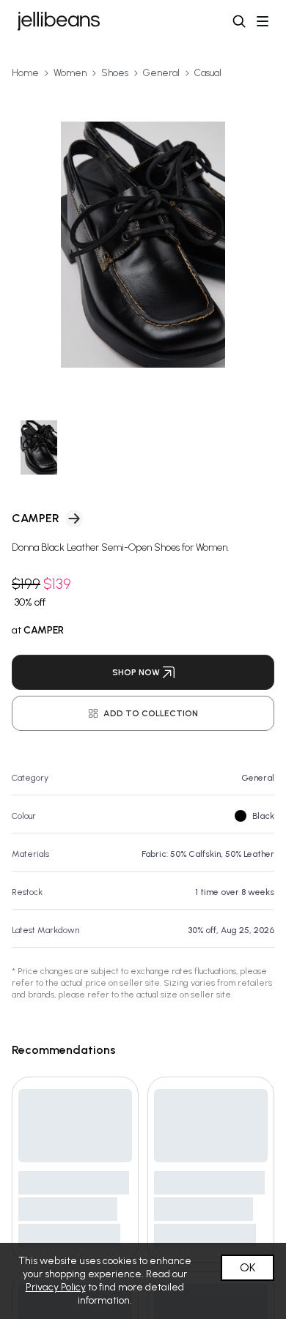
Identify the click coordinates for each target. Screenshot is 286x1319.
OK (247, 1267)
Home (25, 72)
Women (70, 72)
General (161, 72)
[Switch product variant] (39, 447)
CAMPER (35, 518)
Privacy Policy (56, 1287)
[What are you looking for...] (239, 21)
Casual (207, 72)
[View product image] (143, 245)
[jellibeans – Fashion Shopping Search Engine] (59, 21)
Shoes (114, 72)
